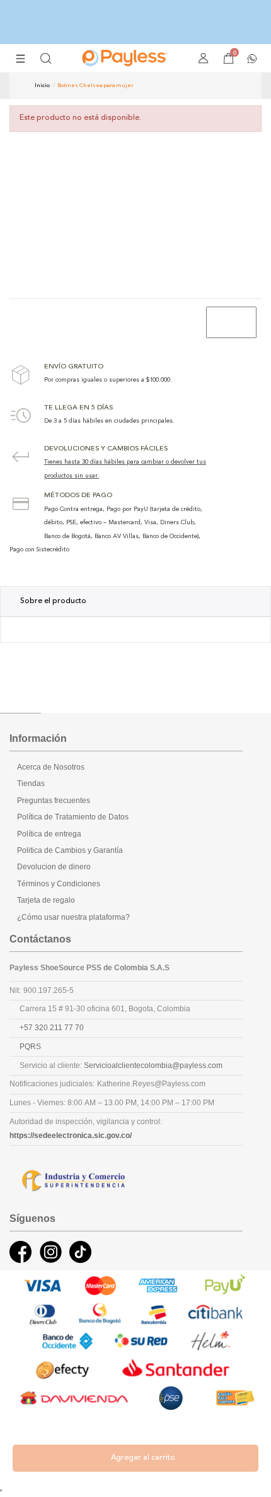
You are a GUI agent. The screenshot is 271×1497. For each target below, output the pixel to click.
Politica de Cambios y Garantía (70, 850)
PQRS (30, 1046)
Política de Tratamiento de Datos (73, 817)
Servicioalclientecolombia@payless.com (153, 1065)
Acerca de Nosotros (50, 767)
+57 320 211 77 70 (52, 1027)
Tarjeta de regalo (46, 900)
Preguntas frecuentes (53, 800)
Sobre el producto (53, 601)
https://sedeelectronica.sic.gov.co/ (70, 1135)
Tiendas (31, 783)
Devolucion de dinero (54, 866)
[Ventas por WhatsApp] (252, 57)
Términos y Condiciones (58, 883)
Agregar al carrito (143, 1458)
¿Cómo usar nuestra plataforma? (73, 917)
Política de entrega (49, 834)
